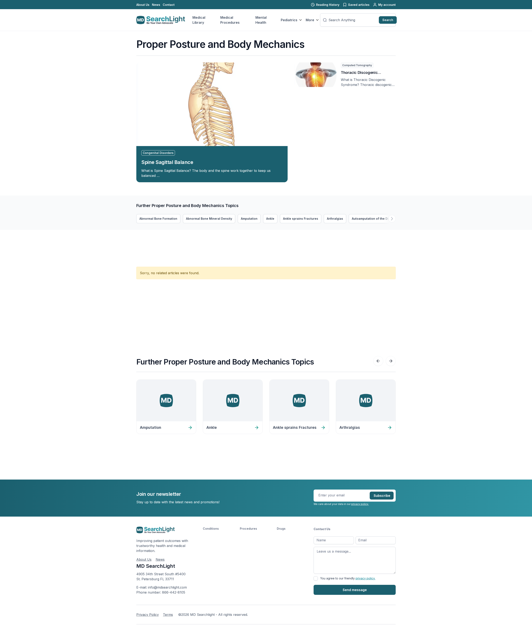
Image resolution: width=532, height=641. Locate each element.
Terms (168, 614)
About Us (142, 4)
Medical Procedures (230, 20)
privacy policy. (360, 504)
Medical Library (198, 20)
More (310, 20)
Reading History (327, 4)
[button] (392, 218)
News (156, 4)
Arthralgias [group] (335, 218)
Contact (169, 4)
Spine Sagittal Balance (167, 162)
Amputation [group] (249, 218)
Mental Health (261, 20)
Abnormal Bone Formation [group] (158, 218)
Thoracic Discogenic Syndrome (359, 73)
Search (387, 20)
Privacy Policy (147, 614)
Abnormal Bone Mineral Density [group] (209, 218)
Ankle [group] (270, 218)
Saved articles (358, 4)
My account (387, 4)
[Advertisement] (212, 239)
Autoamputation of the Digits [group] (373, 218)
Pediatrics (289, 20)
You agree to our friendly (347, 578)
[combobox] (353, 20)
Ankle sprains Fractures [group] (300, 218)
